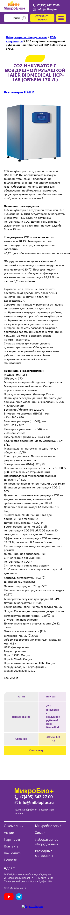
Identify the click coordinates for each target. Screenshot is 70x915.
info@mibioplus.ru (49, 9)
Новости (10, 860)
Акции (9, 833)
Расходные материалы (44, 853)
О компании (14, 826)
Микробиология (48, 826)
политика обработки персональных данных (34, 811)
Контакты (11, 846)
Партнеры (12, 840)
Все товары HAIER (19, 92)
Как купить (12, 853)
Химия (40, 833)
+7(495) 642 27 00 (48, 5)
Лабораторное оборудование (46, 842)
